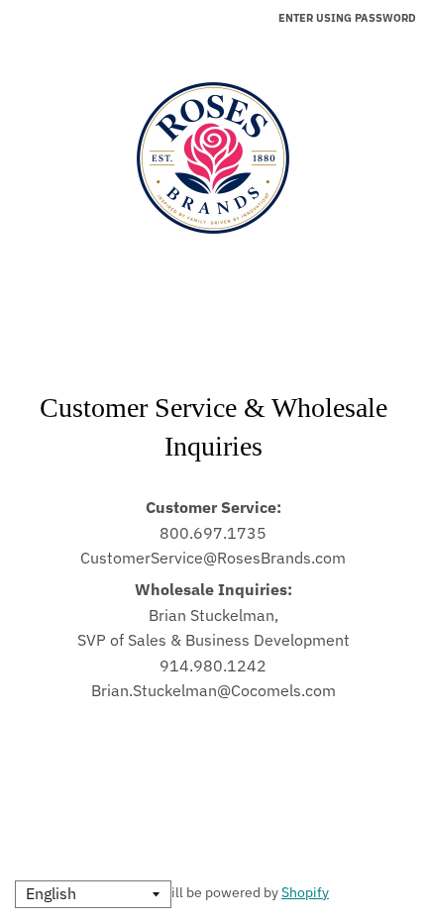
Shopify (305, 892)
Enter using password (347, 18)
